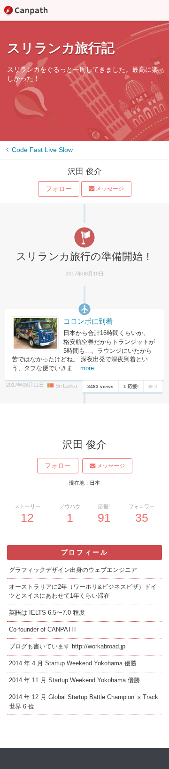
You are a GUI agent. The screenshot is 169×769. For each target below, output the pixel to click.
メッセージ (109, 188)
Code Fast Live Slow (41, 149)
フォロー (59, 188)
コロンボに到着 (88, 321)
